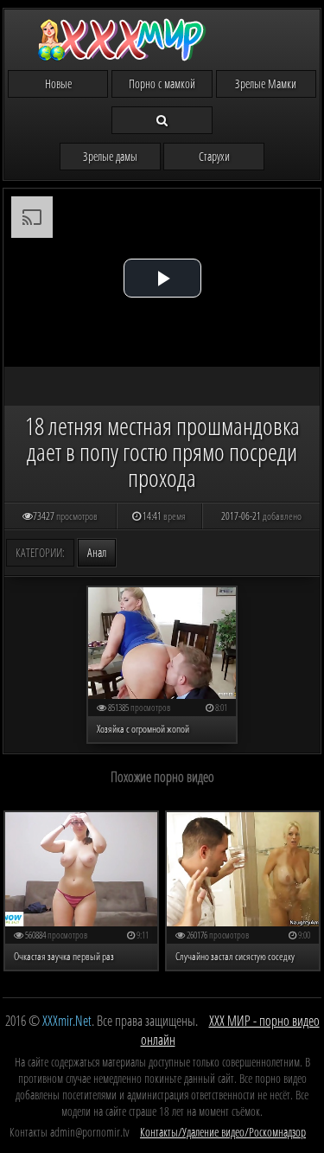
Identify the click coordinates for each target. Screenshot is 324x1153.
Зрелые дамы (110, 156)
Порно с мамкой (162, 83)
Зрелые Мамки (265, 83)
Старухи (214, 156)
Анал (96, 552)
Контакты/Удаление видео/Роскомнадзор (223, 1132)
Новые (58, 83)
